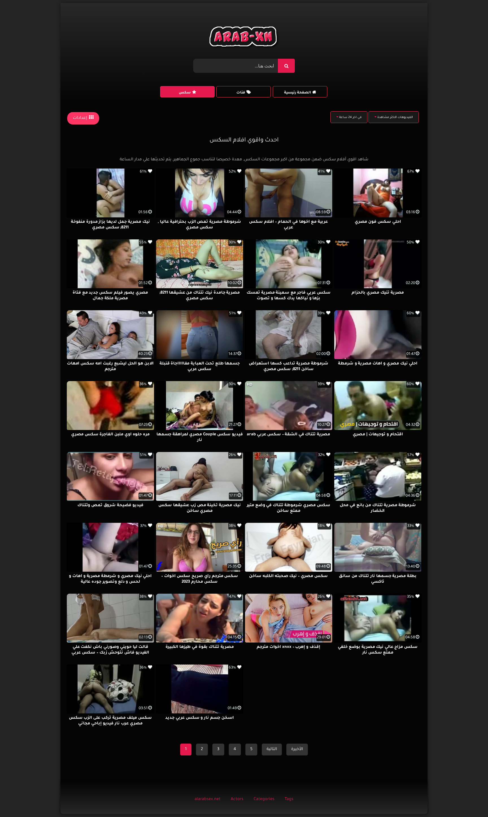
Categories (264, 799)
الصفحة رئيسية (297, 93)
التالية (272, 749)
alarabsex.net (208, 799)
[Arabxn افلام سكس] (244, 37)
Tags (289, 799)
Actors (237, 799)
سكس (185, 93)
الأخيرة (297, 749)
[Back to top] (470, 800)
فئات (240, 93)
